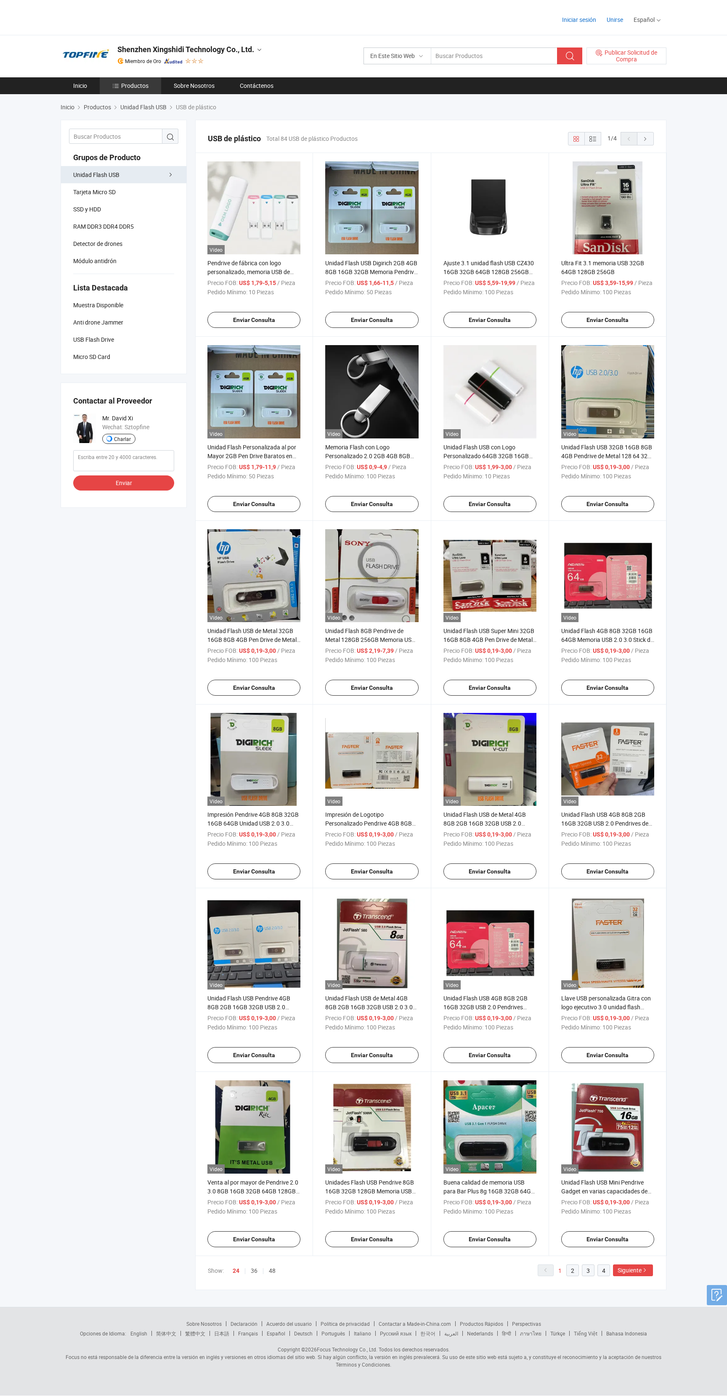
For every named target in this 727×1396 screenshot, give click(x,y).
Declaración (244, 1323)
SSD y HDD (87, 209)
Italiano (362, 1333)
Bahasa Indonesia (626, 1333)
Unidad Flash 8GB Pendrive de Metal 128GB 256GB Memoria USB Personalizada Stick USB (370, 639)
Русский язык (395, 1333)
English (138, 1333)
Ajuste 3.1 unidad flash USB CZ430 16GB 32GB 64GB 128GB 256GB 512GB (488, 272)
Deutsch (303, 1333)
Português (333, 1333)
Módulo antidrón (95, 261)
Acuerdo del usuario (289, 1323)
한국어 (427, 1333)
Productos (135, 86)
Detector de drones (97, 244)
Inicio (80, 86)
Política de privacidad (345, 1323)
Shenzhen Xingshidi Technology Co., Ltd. (185, 49)
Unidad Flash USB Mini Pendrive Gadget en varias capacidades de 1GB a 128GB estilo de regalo (604, 1191)
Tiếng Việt (585, 1333)
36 (254, 1271)
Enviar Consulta (254, 320)
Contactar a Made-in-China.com (415, 1323)
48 (272, 1271)
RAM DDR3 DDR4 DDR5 (103, 226)
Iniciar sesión (579, 20)
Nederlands (480, 1333)
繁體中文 (195, 1333)
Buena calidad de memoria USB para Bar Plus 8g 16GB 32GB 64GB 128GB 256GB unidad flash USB (489, 1191)
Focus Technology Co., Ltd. (347, 1349)
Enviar (124, 483)
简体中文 (166, 1333)
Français (248, 1333)
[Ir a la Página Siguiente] (645, 138)
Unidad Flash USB (96, 175)
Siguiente (630, 1270)
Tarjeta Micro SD (94, 192)
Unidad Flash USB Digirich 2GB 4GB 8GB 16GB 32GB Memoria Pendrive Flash (371, 272)
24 (236, 1270)
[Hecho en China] (115, 16)
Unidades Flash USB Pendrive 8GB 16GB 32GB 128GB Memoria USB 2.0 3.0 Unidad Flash (369, 1191)
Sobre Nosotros (194, 86)
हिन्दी (506, 1333)
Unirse (615, 20)
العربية (451, 1333)
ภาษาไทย (530, 1333)
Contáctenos (256, 86)
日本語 (221, 1333)
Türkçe (557, 1333)
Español (276, 1333)
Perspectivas (526, 1323)
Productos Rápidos (481, 1323)
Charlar (122, 438)
